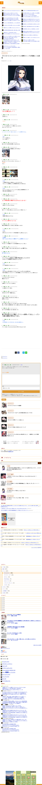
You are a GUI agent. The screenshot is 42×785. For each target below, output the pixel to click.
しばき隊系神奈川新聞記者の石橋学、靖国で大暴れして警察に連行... (14, 702)
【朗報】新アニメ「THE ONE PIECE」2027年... (10, 32)
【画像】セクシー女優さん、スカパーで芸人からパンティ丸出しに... (14, 720)
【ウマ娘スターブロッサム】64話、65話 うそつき (17, 497)
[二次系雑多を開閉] (1, 591)
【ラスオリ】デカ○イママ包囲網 (14, 405)
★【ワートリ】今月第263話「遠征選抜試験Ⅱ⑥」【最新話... (11, 47)
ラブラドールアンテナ (7, 668)
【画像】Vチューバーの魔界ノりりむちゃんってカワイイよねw (14, 687)
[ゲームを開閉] (1, 571)
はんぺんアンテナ (6, 674)
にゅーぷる (4, 666)
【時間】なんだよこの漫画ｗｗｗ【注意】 (10, 721)
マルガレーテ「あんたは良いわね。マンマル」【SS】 (10, 17)
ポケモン (5, 576)
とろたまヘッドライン (7, 663)
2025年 (3, 599)
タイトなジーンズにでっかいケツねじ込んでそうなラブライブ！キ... (14, 691)
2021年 (3, 607)
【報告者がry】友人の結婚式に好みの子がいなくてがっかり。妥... (14, 710)
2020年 (3, 609)
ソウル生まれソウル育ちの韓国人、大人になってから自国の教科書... (14, 701)
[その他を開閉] (1, 593)
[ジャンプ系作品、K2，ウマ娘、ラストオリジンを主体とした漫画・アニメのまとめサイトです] (21, 3)
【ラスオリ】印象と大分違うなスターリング (16, 427)
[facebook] (18, 353)
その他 (4, 592)
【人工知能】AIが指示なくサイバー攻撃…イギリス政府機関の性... (14, 693)
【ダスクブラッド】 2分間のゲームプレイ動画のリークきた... (11, 36)
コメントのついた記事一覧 (36, 547)
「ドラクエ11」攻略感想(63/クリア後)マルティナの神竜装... (13, 697)
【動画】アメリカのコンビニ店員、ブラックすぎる (11, 705)
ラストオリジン (5, 356)
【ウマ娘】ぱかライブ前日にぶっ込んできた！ (16, 490)
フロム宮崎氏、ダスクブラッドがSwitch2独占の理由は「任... (13, 698)
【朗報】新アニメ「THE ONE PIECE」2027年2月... (11, 688)
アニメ (4, 588)
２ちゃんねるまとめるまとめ (8, 670)
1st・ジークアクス (14, 640)
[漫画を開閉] (1, 569)
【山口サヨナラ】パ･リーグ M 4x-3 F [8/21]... (10, 725)
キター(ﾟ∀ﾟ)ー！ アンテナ (8, 672)
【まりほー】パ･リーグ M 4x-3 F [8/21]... (28, 14)
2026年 (3, 597)
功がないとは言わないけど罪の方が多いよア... (30, 542)
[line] (26, 353)
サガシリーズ (6, 580)
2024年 (3, 601)
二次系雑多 (5, 590)
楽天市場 (4, 524)
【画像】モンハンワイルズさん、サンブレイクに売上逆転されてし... (14, 707)
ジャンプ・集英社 (14, 623)
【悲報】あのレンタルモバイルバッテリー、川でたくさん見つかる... (14, 711)
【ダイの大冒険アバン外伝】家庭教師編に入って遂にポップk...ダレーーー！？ (23, 483)
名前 (3, 386)
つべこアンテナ (5, 676)
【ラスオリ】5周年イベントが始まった (15, 419)
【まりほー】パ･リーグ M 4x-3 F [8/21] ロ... (10, 726)
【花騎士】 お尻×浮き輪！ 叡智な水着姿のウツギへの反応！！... (14, 696)
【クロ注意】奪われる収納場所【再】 (8, 38)
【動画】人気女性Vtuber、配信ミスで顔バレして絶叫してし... (13, 706)
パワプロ (5, 584)
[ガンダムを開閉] (1, 587)
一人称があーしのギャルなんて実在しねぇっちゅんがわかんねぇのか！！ (22, 476)
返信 (21, 364)
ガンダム (4, 586)
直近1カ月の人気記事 (37, 645)
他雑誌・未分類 (14, 615)
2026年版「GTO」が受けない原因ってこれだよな (10, 37)
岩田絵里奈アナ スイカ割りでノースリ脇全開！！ (10, 42)
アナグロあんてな (6, 681)
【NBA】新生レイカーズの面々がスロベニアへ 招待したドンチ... (14, 694)
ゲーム (4, 570)
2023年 (3, 603)
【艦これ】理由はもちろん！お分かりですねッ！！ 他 (12, 689)
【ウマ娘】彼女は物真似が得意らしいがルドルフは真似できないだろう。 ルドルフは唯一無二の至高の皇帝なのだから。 (19, 506)
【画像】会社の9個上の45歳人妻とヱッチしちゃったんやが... (31, 31)
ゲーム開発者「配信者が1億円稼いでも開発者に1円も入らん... (11, 41)
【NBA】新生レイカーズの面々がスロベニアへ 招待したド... (31, 20)
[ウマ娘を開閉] (1, 567)
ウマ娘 (4, 567)
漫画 (3, 568)
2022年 (3, 605)
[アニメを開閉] (1, 589)
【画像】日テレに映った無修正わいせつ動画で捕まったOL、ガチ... (14, 719)
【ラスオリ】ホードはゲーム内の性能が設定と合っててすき (19, 412)
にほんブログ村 (4, 652)
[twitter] (16, 353)
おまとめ (4, 678)
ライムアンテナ (5, 661)
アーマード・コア (7, 574)
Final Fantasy (6, 578)
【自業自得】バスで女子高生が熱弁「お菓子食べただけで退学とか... (14, 712)
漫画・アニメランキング (5, 648)
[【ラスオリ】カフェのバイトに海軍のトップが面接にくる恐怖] (24, 353)
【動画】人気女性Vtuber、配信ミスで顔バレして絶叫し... (11, 14)
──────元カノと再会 (6, 48)
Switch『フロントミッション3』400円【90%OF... (30, 15)
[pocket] (21, 353)
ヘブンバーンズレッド (8, 582)
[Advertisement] (21, 338)
